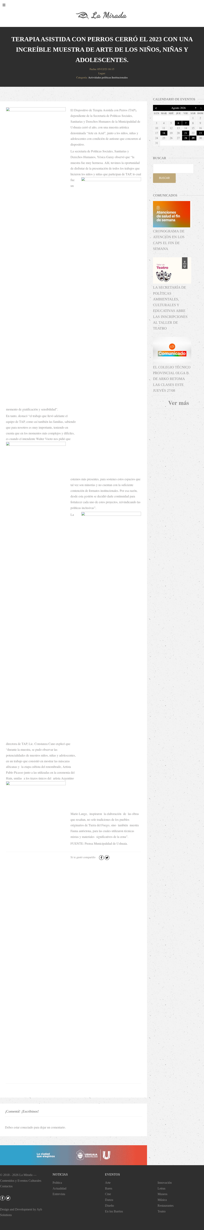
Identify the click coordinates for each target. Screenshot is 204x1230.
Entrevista (59, 1194)
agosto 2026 (178, 108)
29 (193, 138)
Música (162, 1199)
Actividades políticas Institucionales (108, 77)
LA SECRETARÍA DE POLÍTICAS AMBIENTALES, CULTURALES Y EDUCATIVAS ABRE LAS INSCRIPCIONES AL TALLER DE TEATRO (170, 307)
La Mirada (25, 1175)
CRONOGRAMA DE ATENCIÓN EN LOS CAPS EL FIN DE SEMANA (168, 240)
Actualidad (59, 1188)
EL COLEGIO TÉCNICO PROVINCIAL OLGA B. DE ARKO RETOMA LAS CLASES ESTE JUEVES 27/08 (171, 379)
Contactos (6, 1186)
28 (185, 138)
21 (185, 133)
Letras (161, 1188)
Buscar (164, 178)
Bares (108, 1188)
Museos (162, 1194)
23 (200, 133)
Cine (108, 1194)
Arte (108, 1182)
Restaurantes (166, 1205)
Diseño (109, 1205)
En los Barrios (114, 1211)
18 (163, 133)
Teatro (162, 1211)
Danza (109, 1199)
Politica (57, 1182)
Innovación (165, 1182)
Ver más (178, 402)
